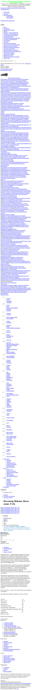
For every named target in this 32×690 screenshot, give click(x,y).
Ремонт (20, 8)
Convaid (9, 314)
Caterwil (9, 313)
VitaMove (9, 405)
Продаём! (9, 483)
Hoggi (8, 326)
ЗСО (8, 423)
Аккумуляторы (14, 8)
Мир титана (10, 433)
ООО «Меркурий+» (12, 436)
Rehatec (8, 374)
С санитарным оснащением (11, 35)
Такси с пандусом (5, 8)
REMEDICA (10, 377)
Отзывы (9, 481)
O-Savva (9, 360)
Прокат (24, 8)
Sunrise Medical (10, 390)
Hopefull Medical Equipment (13, 328)
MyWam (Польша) (11, 353)
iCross (8, 330)
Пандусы (6, 42)
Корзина (6, 641)
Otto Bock (9, 362)
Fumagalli (9, 322)
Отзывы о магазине (11, 464)
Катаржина (9, 429)
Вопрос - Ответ (8, 552)
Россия (8, 447)
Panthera (9, 365)
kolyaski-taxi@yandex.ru (9, 632)
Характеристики (8, 548)
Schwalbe (9, 384)
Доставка (9, 460)
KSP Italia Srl (10, 336)
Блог (5, 477)
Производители (5, 294)
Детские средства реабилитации (12, 44)
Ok (17, 688)
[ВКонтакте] (1, 533)
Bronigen (9, 309)
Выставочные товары (9, 30)
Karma (8, 334)
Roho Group (10, 380)
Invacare (9, 332)
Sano (8, 382)
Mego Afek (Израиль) (12, 349)
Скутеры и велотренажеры (10, 39)
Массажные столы (8, 55)
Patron (8, 368)
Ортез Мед (9, 439)
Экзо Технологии (11, 456)
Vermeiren (9, 401)
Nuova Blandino (10, 356)
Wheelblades (10, 409)
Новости (9, 479)
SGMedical (9, 385)
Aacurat (8, 298)
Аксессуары (7, 58)
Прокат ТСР (10, 469)
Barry (8, 306)
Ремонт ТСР (10, 473)
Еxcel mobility (10, 420)
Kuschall (9, 337)
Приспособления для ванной (11, 50)
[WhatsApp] (6, 533)
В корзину (3, 541)
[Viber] (4, 533)
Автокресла (7, 28)
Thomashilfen (10, 393)
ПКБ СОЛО (10, 443)
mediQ (8, 348)
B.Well (8, 305)
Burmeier (9, 310)
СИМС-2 (9, 449)
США (8, 451)
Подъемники (7, 40)
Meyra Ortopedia (11, 352)
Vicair (8, 403)
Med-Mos (9, 346)
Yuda (8, 415)
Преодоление (10, 444)
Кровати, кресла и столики (10, 46)
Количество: (4, 535)
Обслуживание (10, 475)
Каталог (5, 67)
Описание (6, 547)
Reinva (8, 376)
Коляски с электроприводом (11, 32)
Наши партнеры (11, 467)
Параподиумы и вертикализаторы (12, 51)
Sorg (8, 386)
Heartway (9, 325)
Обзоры (8, 480)
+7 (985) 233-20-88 (8, 624)
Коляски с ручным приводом (11, 34)
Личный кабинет (8, 642)
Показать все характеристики (11, 525)
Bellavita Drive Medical (12, 308)
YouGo (8, 413)
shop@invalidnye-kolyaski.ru (10, 633)
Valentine (9, 399)
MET (8, 350)
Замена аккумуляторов (12, 472)
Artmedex (9, 302)
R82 (8, 372)
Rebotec (8, 373)
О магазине (6, 459)
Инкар (8, 425)
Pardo (8, 366)
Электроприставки (8, 36)
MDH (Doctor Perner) (12, 345)
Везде (5, 27)
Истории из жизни (11, 485)
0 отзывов (6, 516)
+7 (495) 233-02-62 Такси (10, 625)
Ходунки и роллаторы (9, 48)
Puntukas (9, 369)
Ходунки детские (8, 497)
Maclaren (9, 342)
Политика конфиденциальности (12, 649)
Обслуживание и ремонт (13, 484)
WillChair (9, 411)
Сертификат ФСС (5, 9)
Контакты (6, 487)
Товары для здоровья (9, 54)
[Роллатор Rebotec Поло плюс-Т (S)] (10, 507)
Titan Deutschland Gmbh (12, 395)
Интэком (9, 427)
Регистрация (10, 17)
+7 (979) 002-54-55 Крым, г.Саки (12, 626)
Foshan (8, 321)
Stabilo (8, 389)
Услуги (5, 468)
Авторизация (10, 16)
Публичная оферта (8, 650)
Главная (6, 494)
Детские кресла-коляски (10, 43)
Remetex (9, 378)
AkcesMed (9, 301)
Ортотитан (9, 440)
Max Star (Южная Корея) (13, 344)
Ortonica (9, 361)
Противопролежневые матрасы (11, 47)
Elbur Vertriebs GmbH (12, 317)
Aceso (8, 300)
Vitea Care (9, 407)
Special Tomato (10, 388)
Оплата (8, 461)
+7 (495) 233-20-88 (8, 622)
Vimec (8, 404)
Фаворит (9, 453)
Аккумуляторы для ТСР (7, 68)
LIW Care (9, 340)
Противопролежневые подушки (12, 38)
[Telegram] (7, 533)
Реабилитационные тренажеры (11, 56)
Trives (8, 396)
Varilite (8, 400)
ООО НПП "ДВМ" (11, 437)
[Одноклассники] (3, 533)
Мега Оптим (10, 432)
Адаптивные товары (9, 52)
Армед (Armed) (10, 417)
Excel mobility (10, 318)
